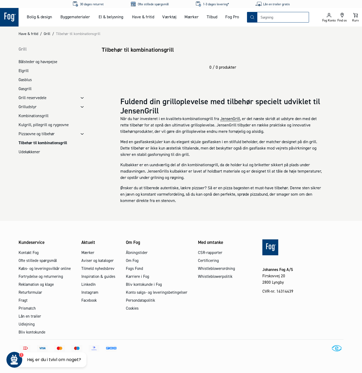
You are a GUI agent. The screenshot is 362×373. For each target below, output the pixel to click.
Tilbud (212, 16)
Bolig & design (39, 16)
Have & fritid (143, 16)
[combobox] (283, 17)
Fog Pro (232, 16)
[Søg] (252, 17)
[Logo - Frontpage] (9, 17)
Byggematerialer (75, 16)
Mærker (191, 16)
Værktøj (169, 16)
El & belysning (111, 16)
